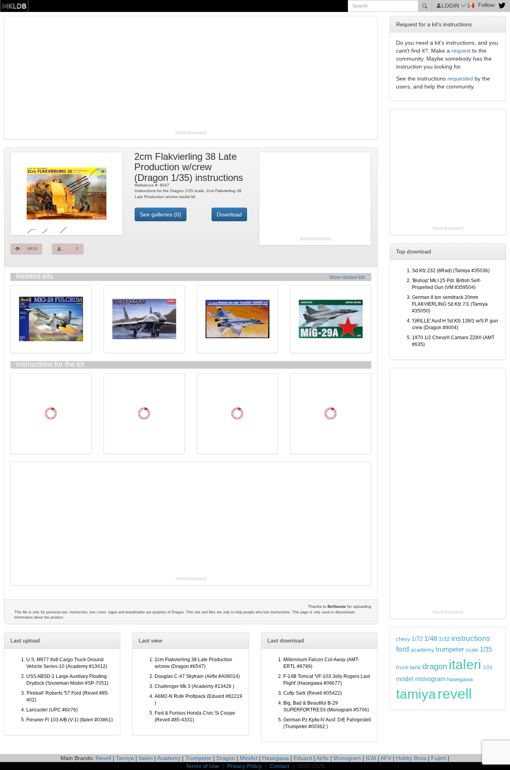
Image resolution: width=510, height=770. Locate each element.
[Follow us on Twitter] (501, 5)
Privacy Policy (244, 766)
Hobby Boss (411, 758)
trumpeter (449, 649)
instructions (470, 638)
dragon (434, 666)
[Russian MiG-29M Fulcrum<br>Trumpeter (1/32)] (237, 319)
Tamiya (125, 758)
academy (422, 650)
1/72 (417, 638)
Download (229, 214)
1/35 (486, 649)
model (405, 678)
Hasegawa (275, 758)
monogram (430, 679)
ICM (371, 758)
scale (472, 650)
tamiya (416, 693)
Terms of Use (202, 766)
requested (460, 78)
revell (454, 694)
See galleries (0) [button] (160, 214)
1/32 (444, 639)
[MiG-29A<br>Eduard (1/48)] (330, 319)
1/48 (430, 638)
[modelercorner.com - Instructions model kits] (14, 5)
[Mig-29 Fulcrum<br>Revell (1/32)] (51, 319)
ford (402, 649)
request (461, 50)
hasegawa (460, 679)
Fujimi (438, 758)
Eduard (303, 758)
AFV (386, 758)
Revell (103, 758)
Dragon (225, 758)
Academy (168, 758)
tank (415, 667)
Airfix (322, 758)
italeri (465, 664)
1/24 (487, 667)
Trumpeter (198, 758)
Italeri (146, 758)
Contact (279, 766)
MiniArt (248, 758)
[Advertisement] (191, 74)
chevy (403, 639)
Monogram (347, 758)
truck (402, 667)
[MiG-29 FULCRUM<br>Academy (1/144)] (144, 319)
